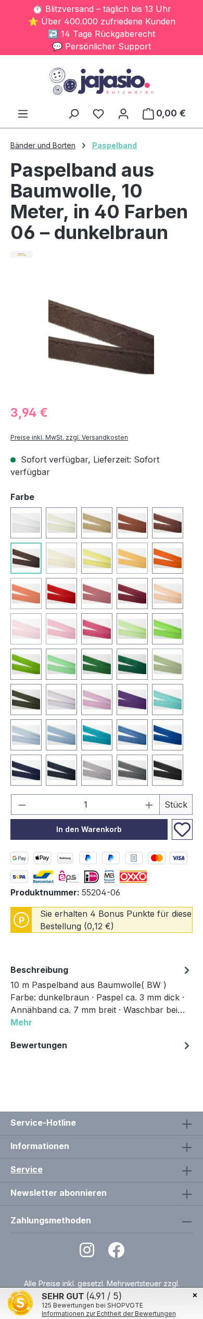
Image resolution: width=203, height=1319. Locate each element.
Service (26, 1169)
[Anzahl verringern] (22, 804)
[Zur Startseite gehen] (101, 81)
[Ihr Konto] (123, 113)
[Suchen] (73, 113)
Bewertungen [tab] (38, 1045)
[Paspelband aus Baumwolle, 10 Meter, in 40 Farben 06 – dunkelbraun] (101, 336)
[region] (101, 337)
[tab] (101, 997)
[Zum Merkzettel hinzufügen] (182, 829)
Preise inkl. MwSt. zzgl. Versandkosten (69, 437)
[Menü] (22, 113)
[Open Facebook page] (116, 1253)
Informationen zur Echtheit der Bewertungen (109, 1313)
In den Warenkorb (89, 829)
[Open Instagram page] (87, 1253)
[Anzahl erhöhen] (149, 804)
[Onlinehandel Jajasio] (101, 254)
